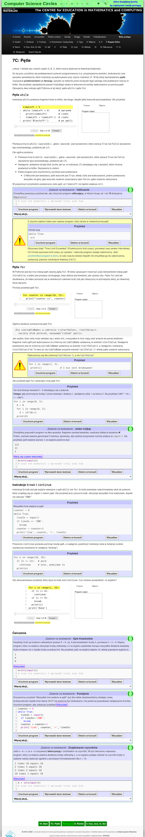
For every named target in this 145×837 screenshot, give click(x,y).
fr (67, 4)
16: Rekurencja (106, 47)
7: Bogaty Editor (113, 41)
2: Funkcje (41, 41)
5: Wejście (91, 41)
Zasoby (67, 36)
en (61, 4)
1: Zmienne (29, 41)
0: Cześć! (17, 41)
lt (82, 4)
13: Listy (74, 47)
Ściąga (77, 36)
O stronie (16, 36)
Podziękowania (100, 36)
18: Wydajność (19, 52)
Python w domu (54, 36)
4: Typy (80, 41)
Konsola (27, 36)
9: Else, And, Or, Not (32, 47)
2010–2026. (28, 831)
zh (87, 4)
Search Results (35, 52)
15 (95, 47)
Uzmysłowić (39, 36)
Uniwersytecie (123, 831)
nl (77, 4)
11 (55, 47)
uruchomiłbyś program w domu (43, 255)
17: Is (118, 47)
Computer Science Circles (30, 3)
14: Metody (86, 47)
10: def (47, 47)
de (72, 4)
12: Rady (63, 47)
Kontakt (87, 36)
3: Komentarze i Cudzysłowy (61, 41)
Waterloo (133, 831)
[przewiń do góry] (98, 3)
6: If (100, 41)
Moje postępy (125, 36)
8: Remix (16, 47)
